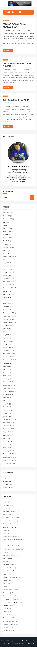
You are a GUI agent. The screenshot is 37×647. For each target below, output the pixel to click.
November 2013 (8, 316)
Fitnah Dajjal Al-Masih (10, 536)
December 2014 (8, 278)
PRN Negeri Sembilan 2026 (12, 602)
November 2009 (8, 460)
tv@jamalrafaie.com (9, 624)
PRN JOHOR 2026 (9, 599)
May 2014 (6, 297)
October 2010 (7, 426)
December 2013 (8, 313)
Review (5, 612)
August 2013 (7, 325)
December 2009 (8, 457)
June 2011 (6, 400)
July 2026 (6, 213)
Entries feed (7, 481)
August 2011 (7, 394)
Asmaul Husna (8, 505)
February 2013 (7, 344)
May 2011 (6, 404)
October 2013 (7, 319)
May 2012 (6, 372)
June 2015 (6, 260)
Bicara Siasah (7, 514)
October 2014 (7, 285)
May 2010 (6, 441)
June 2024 (6, 228)
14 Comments (25, 69)
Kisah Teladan (7, 574)
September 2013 (8, 322)
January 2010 (7, 454)
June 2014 (6, 294)
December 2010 (8, 419)
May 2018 (6, 244)
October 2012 (7, 357)
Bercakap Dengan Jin (10, 511)
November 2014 (8, 281)
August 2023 (7, 234)
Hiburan (5, 543)
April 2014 (6, 300)
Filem (5, 533)
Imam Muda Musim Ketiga (11, 549)
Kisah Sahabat (7, 571)
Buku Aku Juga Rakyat (10, 518)
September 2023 (8, 231)
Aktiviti (6, 96)
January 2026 (7, 219)
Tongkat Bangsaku (9, 621)
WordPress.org (8, 487)
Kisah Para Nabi (8, 568)
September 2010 (8, 429)
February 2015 (7, 272)
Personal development (10, 590)
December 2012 (8, 350)
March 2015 (7, 269)
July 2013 (6, 328)
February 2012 (7, 379)
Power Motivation (9, 596)
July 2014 (6, 291)
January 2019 (7, 238)
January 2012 (7, 382)
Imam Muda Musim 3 (10, 546)
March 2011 (6, 410)
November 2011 (8, 388)
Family (5, 530)
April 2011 (6, 407)
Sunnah (5, 615)
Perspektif (6, 593)
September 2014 (8, 288)
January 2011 (7, 416)
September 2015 (8, 256)
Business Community (10, 521)
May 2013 (6, 335)
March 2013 (7, 341)
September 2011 (8, 391)
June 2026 (6, 216)
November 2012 (8, 354)
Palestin (5, 586)
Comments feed (8, 484)
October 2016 (7, 247)
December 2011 (8, 385)
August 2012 (7, 363)
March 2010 (7, 447)
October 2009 (7, 463)
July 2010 (6, 435)
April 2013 (6, 338)
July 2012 (6, 366)
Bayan (5, 508)
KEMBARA (6, 561)
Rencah (5, 608)
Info (4, 552)
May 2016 (6, 253)
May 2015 (6, 263)
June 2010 (6, 438)
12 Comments (27, 30)
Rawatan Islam (8, 605)
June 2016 (6, 250)
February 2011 (7, 413)
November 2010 (8, 422)
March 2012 (7, 375)
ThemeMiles (30, 643)
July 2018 (6, 241)
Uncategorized (8, 630)
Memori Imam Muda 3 (10, 577)
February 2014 (7, 306)
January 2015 (7, 275)
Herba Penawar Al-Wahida (12, 539)
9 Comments (25, 106)
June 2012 (6, 369)
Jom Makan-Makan (9, 555)
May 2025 (6, 225)
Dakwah (6, 20)
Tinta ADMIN (7, 618)
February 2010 (7, 451)
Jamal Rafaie (7, 30)
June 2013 (6, 332)
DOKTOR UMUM (8, 527)
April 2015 (6, 266)
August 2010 (7, 432)
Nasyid (5, 59)
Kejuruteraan (7, 558)
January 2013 (7, 347)
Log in (5, 478)
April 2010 (6, 444)
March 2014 (7, 303)
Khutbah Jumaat (8, 564)
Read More (7, 50)
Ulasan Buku (7, 627)
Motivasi (5, 580)
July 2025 (6, 222)
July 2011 (6, 397)
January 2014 (7, 310)
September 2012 (8, 360)
